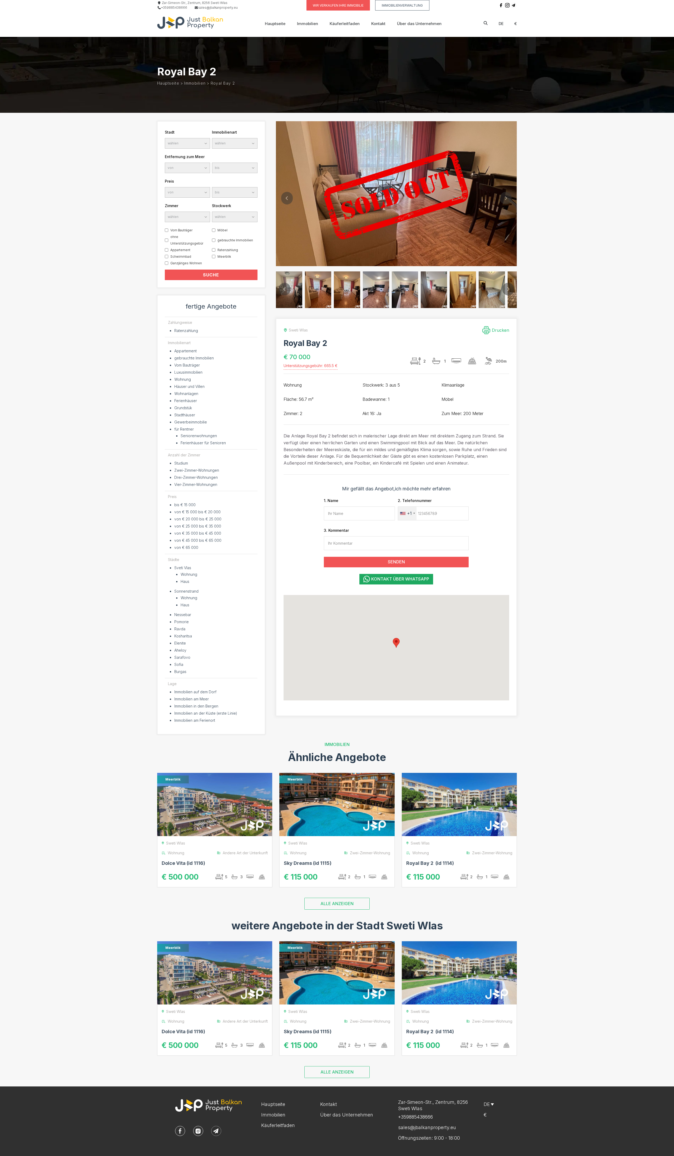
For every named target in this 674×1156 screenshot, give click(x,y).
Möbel (222, 230)
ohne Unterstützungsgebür (186, 240)
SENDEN (396, 561)
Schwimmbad (180, 256)
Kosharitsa (183, 636)
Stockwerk (221, 205)
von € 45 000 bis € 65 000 (197, 540)
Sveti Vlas (182, 567)
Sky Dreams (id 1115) (307, 863)
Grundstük (183, 408)
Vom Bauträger (181, 230)
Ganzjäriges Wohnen (186, 263)
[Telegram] (514, 5)
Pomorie (181, 622)
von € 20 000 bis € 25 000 (197, 519)
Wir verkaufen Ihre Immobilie (338, 5)
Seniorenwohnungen (199, 435)
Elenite (180, 643)
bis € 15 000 (185, 505)
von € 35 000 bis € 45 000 (197, 533)
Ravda (179, 629)
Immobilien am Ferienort (194, 720)
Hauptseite (275, 23)
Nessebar (182, 614)
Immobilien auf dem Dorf (195, 692)
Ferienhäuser (185, 400)
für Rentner (184, 429)
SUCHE (211, 274)
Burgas (180, 671)
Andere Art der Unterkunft (245, 853)
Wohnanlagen (186, 393)
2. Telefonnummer (415, 500)
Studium (181, 463)
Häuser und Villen (189, 386)
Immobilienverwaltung (402, 5)
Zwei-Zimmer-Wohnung (370, 853)
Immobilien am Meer (191, 699)
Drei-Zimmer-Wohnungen (196, 477)
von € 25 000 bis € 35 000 (197, 526)
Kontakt (378, 23)
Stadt (170, 132)
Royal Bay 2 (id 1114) (430, 863)
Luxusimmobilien (188, 372)
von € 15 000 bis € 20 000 (197, 512)
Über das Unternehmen (419, 23)
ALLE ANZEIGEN (337, 903)
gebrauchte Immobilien (235, 240)
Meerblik (224, 256)
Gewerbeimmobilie (190, 422)
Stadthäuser (184, 415)
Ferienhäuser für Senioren (203, 443)
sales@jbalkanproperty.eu (218, 7)
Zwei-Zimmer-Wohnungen (196, 470)
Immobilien (307, 23)
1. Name (331, 500)
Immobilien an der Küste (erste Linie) (205, 713)
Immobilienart (224, 132)
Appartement (180, 250)
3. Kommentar (336, 530)
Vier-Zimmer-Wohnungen (195, 484)
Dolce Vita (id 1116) (183, 863)
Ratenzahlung (227, 250)
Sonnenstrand (186, 591)
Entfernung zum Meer (185, 156)
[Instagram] (507, 5)
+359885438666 (174, 7)
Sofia (178, 664)
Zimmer (171, 205)
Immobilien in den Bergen (196, 706)
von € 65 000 (186, 547)
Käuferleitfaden (345, 23)
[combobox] (407, 513)
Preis (169, 181)
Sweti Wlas (175, 843)
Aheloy (180, 650)
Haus (185, 581)
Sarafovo (182, 657)
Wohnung (182, 379)
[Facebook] (501, 5)
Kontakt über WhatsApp (400, 579)
